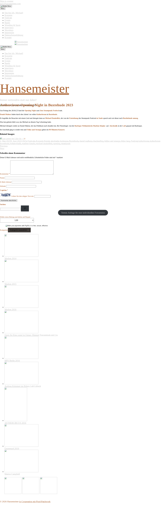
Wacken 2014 (10, 258)
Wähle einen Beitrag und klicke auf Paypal (15, 217)
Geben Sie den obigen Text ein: (22, 196)
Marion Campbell (12, 474)
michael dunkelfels (44, 143)
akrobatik (55, 141)
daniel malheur (85, 141)
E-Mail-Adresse (5, 182)
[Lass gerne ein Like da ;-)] (12, 138)
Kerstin (47, 141)
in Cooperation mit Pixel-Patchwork (34, 501)
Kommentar (5, 174)
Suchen (3, 204)
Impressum (9, 32)
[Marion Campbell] (21, 471)
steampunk (65, 143)
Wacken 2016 (10, 309)
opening (56, 143)
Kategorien (4, 230)
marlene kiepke (28, 143)
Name (2, 178)
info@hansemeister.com (10, 3)
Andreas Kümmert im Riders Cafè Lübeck (23, 386)
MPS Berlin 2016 (12, 360)
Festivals (8, 18)
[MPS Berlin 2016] (21, 358)
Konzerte (8, 15)
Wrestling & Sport (12, 25)
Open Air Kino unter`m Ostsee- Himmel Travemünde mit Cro (31, 335)
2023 (24, 141)
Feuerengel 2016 (12, 448)
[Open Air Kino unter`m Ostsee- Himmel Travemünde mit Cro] (21, 332)
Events (7, 20)
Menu (3, 8)
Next (2, 148)
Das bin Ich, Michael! (14, 13)
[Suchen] (25, 208)
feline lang (125, 141)
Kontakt (8, 37)
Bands (7, 22)
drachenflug (98, 141)
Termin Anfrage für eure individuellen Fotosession (83, 212)
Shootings (9, 30)
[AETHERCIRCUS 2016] (16, 420)
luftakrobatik (15, 143)
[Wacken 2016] (21, 307)
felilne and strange (112, 141)
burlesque (64, 141)
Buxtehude (74, 141)
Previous (4, 146)
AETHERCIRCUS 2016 (15, 423)
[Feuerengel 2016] (21, 446)
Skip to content (6, 1)
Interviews (9, 27)
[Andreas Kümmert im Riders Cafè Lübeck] (21, 383)
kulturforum (143, 141)
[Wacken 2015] (21, 281)
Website (3, 186)
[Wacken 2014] (21, 256)
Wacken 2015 (10, 284)
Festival (134, 141)
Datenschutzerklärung (14, 35)
